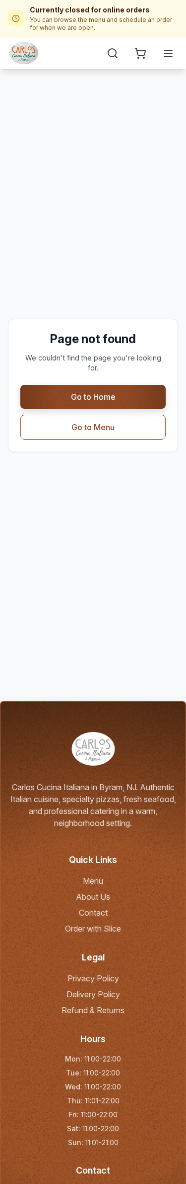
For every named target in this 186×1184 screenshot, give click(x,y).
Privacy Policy (93, 978)
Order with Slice (93, 929)
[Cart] (140, 53)
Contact (93, 913)
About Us (93, 897)
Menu (93, 881)
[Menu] (168, 53)
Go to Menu (93, 427)
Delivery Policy (93, 994)
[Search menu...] (113, 53)
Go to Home (93, 397)
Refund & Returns (93, 1010)
